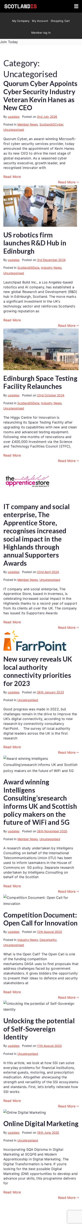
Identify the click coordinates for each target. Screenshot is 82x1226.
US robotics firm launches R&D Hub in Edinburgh (34, 243)
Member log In (41, 32)
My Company (21, 21)
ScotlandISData (28, 267)
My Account (40, 21)
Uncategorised (13, 129)
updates (13, 116)
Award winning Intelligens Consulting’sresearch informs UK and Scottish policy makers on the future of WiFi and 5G (40, 802)
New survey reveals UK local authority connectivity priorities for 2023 (37, 671)
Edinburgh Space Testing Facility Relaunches (40, 382)
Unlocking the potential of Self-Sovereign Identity (39, 1029)
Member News (27, 124)
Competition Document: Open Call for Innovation (40, 919)
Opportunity (48, 939)
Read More (12, 177)
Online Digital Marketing (40, 1123)
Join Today (9, 42)
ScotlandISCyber (51, 124)
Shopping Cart (60, 21)
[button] (76, 6)
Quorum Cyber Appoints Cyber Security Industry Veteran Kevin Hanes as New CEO (40, 95)
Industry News (51, 267)
